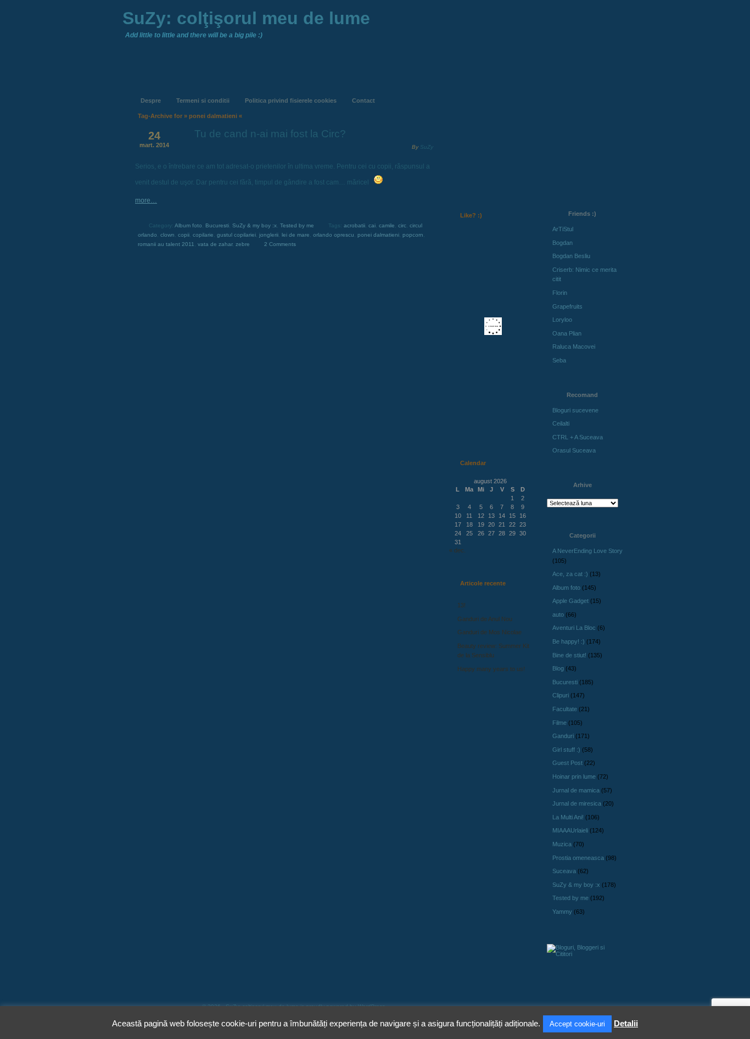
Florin (559, 292)
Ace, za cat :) (570, 574)
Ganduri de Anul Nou (484, 619)
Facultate (564, 709)
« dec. (457, 550)
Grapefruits (567, 306)
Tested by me (297, 225)
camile (387, 225)
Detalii (626, 1023)
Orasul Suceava (574, 450)
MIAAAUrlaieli (570, 830)
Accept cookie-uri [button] (577, 1024)
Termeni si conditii (203, 100)
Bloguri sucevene (575, 410)
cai (372, 225)
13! (461, 605)
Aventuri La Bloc (574, 627)
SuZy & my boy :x (254, 225)
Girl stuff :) (566, 749)
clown (167, 235)
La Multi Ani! (568, 817)
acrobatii (354, 225)
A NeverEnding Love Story (587, 551)
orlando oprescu (333, 235)
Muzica (562, 844)
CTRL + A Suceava (577, 437)
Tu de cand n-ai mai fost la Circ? (270, 133)
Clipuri (560, 695)
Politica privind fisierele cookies (291, 100)
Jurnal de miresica (576, 803)
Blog (558, 668)
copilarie (203, 235)
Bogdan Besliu (571, 256)
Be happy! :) (568, 641)
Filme (559, 722)
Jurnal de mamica (576, 790)
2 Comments (280, 244)
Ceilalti (560, 423)
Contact (363, 100)
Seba (559, 360)
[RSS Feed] (472, 92)
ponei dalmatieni (378, 235)
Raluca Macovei (573, 346)
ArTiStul (562, 229)
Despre (151, 100)
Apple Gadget (570, 600)
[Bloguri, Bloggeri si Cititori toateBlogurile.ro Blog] (583, 954)
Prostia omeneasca (578, 857)
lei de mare (296, 235)
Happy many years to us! (491, 669)
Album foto (188, 225)
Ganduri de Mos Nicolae (489, 632)
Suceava (564, 871)
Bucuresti (217, 225)
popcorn (412, 235)
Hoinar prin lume (574, 776)
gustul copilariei (236, 235)
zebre (243, 244)
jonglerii (268, 235)
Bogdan (562, 242)
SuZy (426, 147)
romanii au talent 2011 (166, 244)
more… (146, 200)
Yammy (562, 911)
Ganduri (563, 736)
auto (558, 614)
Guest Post (567, 762)
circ (402, 225)
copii (183, 235)
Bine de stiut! (569, 655)
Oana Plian (566, 333)
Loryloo (562, 319)
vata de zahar (215, 244)
